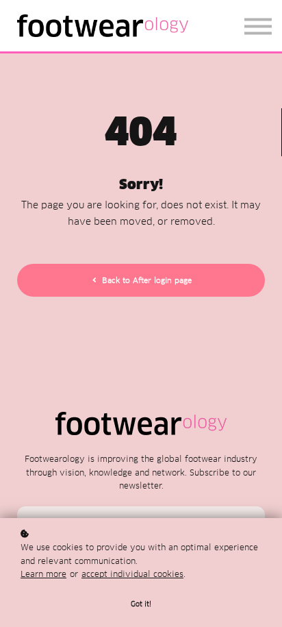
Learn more (43, 574)
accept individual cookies (132, 574)
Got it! (141, 604)
